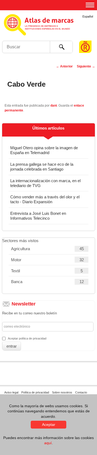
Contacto (81, 392)
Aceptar (48, 424)
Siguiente (86, 66)
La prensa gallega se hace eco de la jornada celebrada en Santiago (41, 166)
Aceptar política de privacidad (27, 338)
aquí (48, 443)
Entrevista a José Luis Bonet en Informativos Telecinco (38, 215)
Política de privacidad (35, 392)
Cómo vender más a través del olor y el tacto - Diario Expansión (44, 199)
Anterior (64, 66)
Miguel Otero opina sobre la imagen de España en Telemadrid (44, 150)
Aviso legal (11, 392)
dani (53, 105)
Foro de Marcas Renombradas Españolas (85, 36)
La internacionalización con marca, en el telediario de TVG (45, 183)
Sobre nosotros (62, 392)
